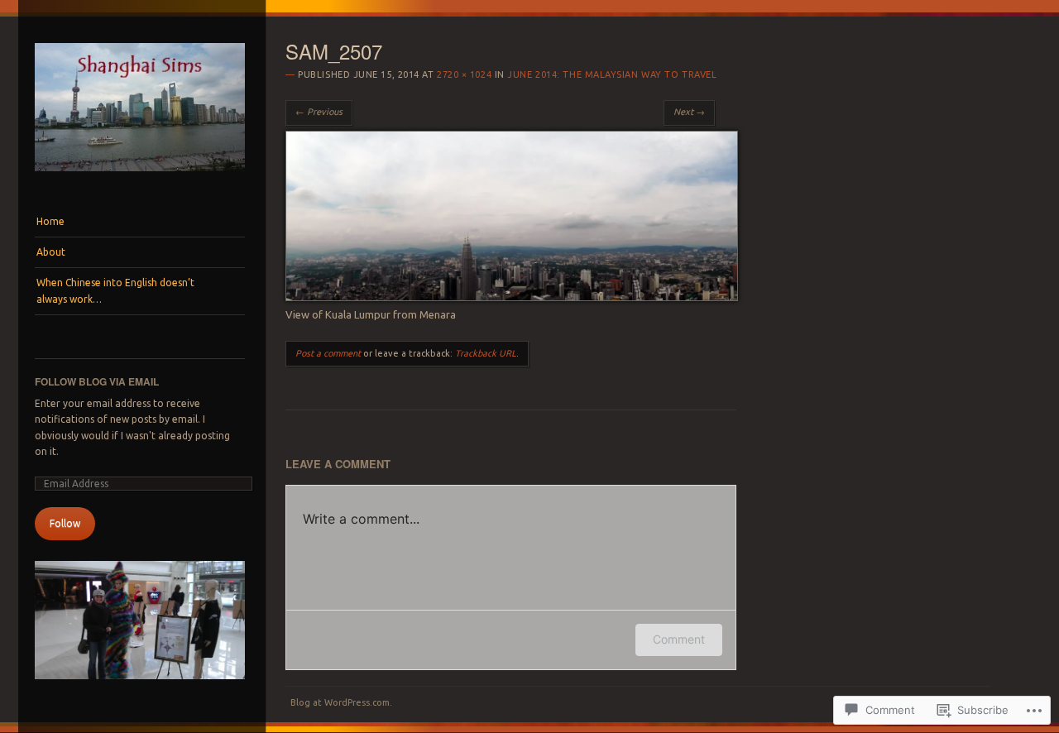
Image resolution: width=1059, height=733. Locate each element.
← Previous (319, 112)
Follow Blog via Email (97, 381)
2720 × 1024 (464, 74)
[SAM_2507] (511, 297)
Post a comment (328, 353)
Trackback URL (485, 353)
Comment (679, 639)
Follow (65, 523)
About (50, 252)
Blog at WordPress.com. (341, 702)
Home (50, 221)
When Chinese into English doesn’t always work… (115, 290)
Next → (689, 112)
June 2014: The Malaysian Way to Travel (611, 74)
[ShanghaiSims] (140, 175)
